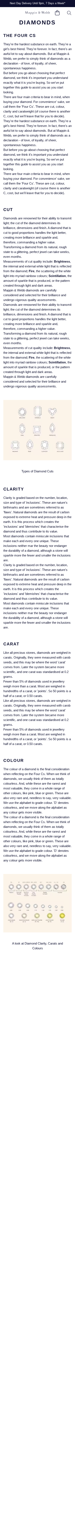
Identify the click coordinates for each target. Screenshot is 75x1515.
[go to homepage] (37, 13)
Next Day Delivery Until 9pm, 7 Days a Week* (37, 3)
